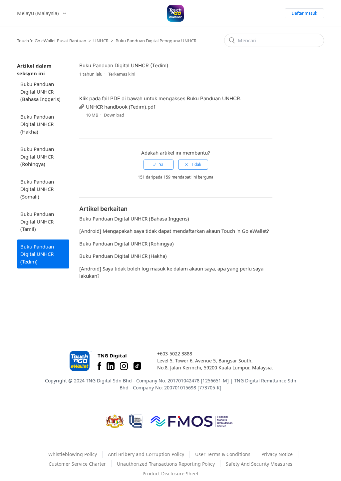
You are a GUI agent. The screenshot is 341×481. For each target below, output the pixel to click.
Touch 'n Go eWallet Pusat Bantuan (51, 41)
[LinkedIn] (111, 366)
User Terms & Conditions (222, 454)
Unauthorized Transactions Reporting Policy (166, 464)
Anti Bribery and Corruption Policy (146, 454)
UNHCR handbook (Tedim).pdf (120, 106)
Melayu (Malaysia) (38, 13)
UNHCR (101, 41)
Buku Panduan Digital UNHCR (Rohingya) (37, 156)
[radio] (158, 165)
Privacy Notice (277, 454)
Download (114, 115)
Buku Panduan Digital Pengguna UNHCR (156, 41)
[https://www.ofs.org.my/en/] (191, 421)
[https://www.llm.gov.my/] (136, 421)
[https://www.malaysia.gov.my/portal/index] (115, 421)
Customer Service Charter (77, 464)
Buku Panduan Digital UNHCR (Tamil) (37, 221)
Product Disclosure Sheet (170, 473)
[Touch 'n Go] (80, 361)
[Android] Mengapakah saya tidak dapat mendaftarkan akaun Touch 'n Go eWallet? (174, 231)
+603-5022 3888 (174, 353)
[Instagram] (124, 366)
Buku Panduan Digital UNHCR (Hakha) (37, 124)
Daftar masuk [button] (304, 13)
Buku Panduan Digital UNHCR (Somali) (37, 189)
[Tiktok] (137, 366)
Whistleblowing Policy (72, 454)
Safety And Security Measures (259, 464)
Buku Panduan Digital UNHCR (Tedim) (37, 254)
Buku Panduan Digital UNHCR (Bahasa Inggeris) (40, 91)
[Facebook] (99, 366)
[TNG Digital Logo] (175, 13)
